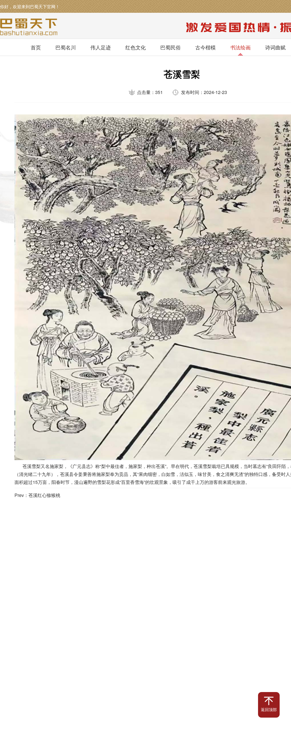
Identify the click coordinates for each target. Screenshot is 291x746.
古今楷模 (205, 47)
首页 (36, 47)
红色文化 (135, 47)
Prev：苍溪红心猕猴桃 (37, 495)
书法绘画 (240, 47)
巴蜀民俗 (170, 47)
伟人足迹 (100, 47)
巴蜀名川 (65, 47)
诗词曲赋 (275, 47)
